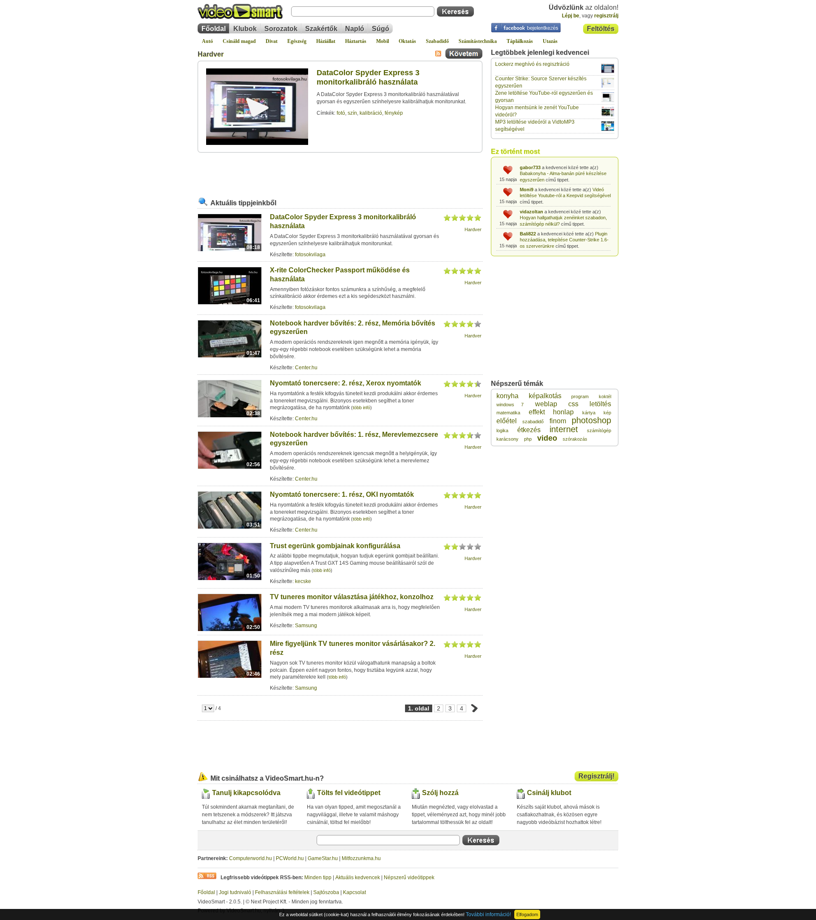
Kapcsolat (354, 892)
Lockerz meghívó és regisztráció (532, 64)
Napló (354, 28)
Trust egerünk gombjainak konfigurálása (335, 545)
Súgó (380, 28)
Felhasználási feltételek (282, 892)
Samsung (306, 625)
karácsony (507, 439)
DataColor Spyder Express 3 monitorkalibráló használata (368, 77)
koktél (605, 396)
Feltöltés (601, 28)
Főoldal (213, 28)
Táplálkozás (520, 41)
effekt (537, 412)
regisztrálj (606, 16)
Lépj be (570, 16)
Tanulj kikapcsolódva (246, 792)
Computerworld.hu (250, 858)
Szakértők (321, 28)
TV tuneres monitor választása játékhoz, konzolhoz (352, 596)
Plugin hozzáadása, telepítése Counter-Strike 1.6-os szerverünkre (564, 240)
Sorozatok (281, 28)
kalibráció (371, 113)
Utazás (550, 41)
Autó (207, 41)
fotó (341, 113)
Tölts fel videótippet (348, 792)
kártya (588, 412)
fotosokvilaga (310, 255)
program (580, 396)
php (528, 439)
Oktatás (407, 41)
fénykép (394, 113)
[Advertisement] (340, 174)
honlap (563, 412)
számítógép (599, 430)
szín (352, 113)
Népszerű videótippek (409, 877)
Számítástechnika (478, 41)
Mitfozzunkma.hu (361, 858)
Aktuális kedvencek (357, 877)
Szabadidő (437, 41)
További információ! (488, 914)
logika (502, 430)
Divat (272, 41)
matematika (508, 412)
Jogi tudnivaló (235, 892)
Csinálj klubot (549, 792)
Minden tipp (318, 877)
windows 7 (510, 404)
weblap (546, 404)
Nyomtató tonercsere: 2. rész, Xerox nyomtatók (345, 383)
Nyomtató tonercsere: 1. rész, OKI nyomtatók (342, 494)
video (547, 438)
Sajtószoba (326, 892)
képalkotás (545, 395)
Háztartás (355, 41)
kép (607, 412)
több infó (361, 407)
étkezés (529, 429)
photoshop (591, 420)
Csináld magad (239, 41)
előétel (506, 421)
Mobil (382, 41)
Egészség (296, 41)
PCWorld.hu (290, 858)
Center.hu (306, 368)
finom (558, 421)
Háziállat (325, 41)
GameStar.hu (323, 858)
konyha (507, 395)
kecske (303, 581)
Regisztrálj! (596, 776)
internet (564, 429)
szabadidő (533, 421)
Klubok (245, 28)
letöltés (600, 404)
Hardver (211, 54)
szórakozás (575, 439)
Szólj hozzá (440, 792)
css (573, 404)
